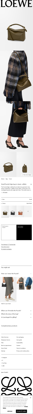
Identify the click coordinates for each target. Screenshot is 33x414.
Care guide (19, 340)
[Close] (30, 397)
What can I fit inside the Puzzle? (11, 310)
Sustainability (19, 342)
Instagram (4, 357)
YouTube (4, 363)
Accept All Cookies (21, 411)
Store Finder (4, 348)
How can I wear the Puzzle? (10, 273)
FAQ (2, 342)
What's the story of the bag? (9, 314)
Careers (18, 345)
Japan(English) (4, 372)
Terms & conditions (21, 348)
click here (9, 411)
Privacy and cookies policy (22, 351)
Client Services (4, 337)
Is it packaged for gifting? (9, 317)
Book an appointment (6, 345)
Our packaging (20, 337)
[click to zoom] (16, 25)
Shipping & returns (5, 340)
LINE (3, 365)
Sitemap (3, 351)
